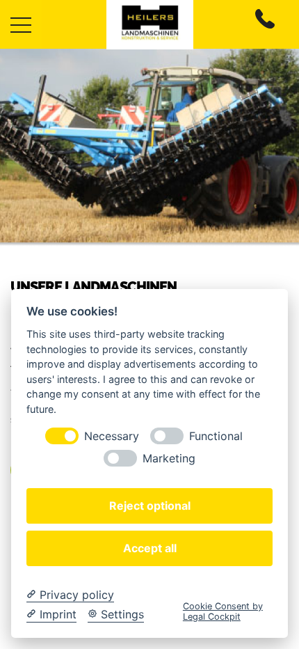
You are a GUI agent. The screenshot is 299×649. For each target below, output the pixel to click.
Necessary (111, 436)
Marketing (169, 458)
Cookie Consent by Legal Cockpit (223, 611)
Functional (216, 436)
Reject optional (150, 506)
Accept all (150, 548)
